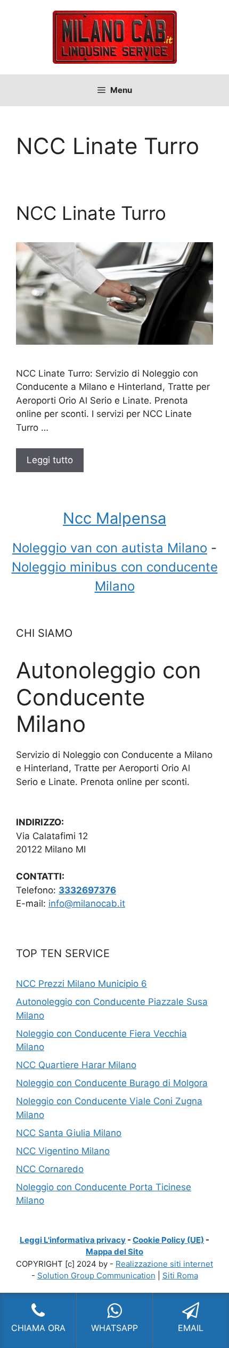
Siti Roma (180, 1275)
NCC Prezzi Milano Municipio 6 (81, 983)
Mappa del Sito (114, 1252)
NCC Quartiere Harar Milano (76, 1065)
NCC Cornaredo (50, 1169)
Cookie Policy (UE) (168, 1240)
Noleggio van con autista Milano (109, 548)
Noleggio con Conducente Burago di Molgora (112, 1083)
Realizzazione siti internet (164, 1264)
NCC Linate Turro (91, 213)
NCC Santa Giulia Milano (68, 1133)
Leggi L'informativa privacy (73, 1240)
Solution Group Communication (96, 1275)
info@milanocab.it (86, 903)
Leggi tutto (50, 460)
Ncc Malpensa (114, 518)
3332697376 (87, 890)
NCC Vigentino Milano (63, 1151)
